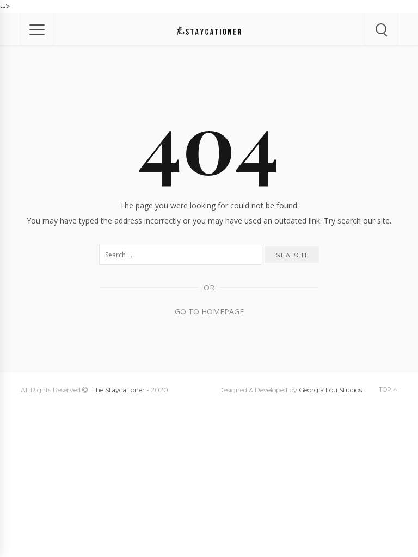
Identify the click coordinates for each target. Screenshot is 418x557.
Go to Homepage (209, 311)
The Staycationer (118, 390)
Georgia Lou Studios (330, 390)
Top (386, 389)
